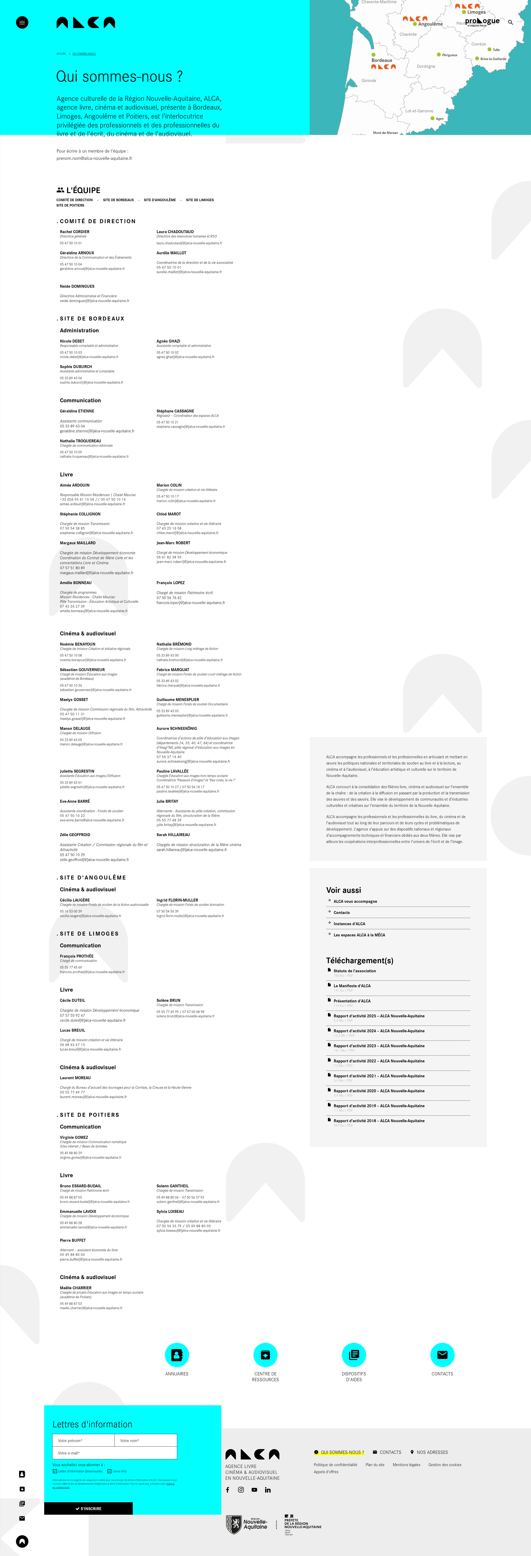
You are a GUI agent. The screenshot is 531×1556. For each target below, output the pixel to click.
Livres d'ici (119, 1471)
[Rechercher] (510, 22)
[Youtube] (254, 1490)
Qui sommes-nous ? (84, 53)
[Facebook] (227, 1490)
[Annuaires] (22, 1474)
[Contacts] (22, 1518)
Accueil (61, 53)
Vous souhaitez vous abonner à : (78, 1464)
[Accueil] (86, 22)
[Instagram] (241, 1490)
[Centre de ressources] (22, 1489)
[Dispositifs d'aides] (22, 1503)
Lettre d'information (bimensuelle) (80, 1471)
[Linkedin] (268, 1490)
